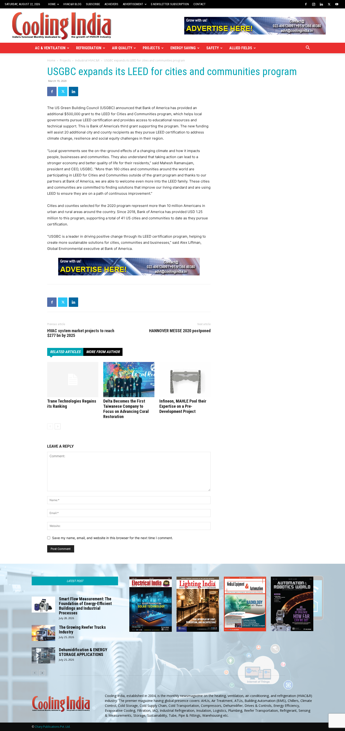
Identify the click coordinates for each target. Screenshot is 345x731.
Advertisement (133, 4)
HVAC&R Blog (72, 4)
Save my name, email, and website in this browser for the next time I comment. (112, 538)
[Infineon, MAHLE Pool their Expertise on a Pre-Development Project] (185, 379)
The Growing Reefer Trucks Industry (82, 629)
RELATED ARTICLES (65, 352)
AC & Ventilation (50, 48)
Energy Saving (183, 48)
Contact (199, 4)
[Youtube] (336, 4)
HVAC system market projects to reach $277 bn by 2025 (80, 333)
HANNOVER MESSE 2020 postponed (180, 330)
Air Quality (122, 48)
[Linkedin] (321, 4)
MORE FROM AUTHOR (103, 352)
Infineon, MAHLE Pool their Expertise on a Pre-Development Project (182, 406)
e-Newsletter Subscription (170, 4)
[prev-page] (50, 426)
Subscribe (93, 4)
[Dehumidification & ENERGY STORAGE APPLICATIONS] (43, 655)
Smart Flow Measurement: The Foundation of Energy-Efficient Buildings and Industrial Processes (85, 605)
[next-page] (58, 426)
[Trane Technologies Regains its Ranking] (72, 379)
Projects (151, 48)
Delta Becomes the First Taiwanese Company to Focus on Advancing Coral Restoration (126, 409)
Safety (212, 48)
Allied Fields (240, 48)
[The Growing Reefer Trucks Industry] (43, 633)
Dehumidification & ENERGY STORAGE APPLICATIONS (83, 652)
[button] (307, 48)
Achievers (111, 4)
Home (52, 4)
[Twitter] (329, 4)
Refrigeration (88, 48)
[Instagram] (313, 4)
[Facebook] (305, 4)
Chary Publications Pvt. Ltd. (52, 727)
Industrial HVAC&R (87, 60)
